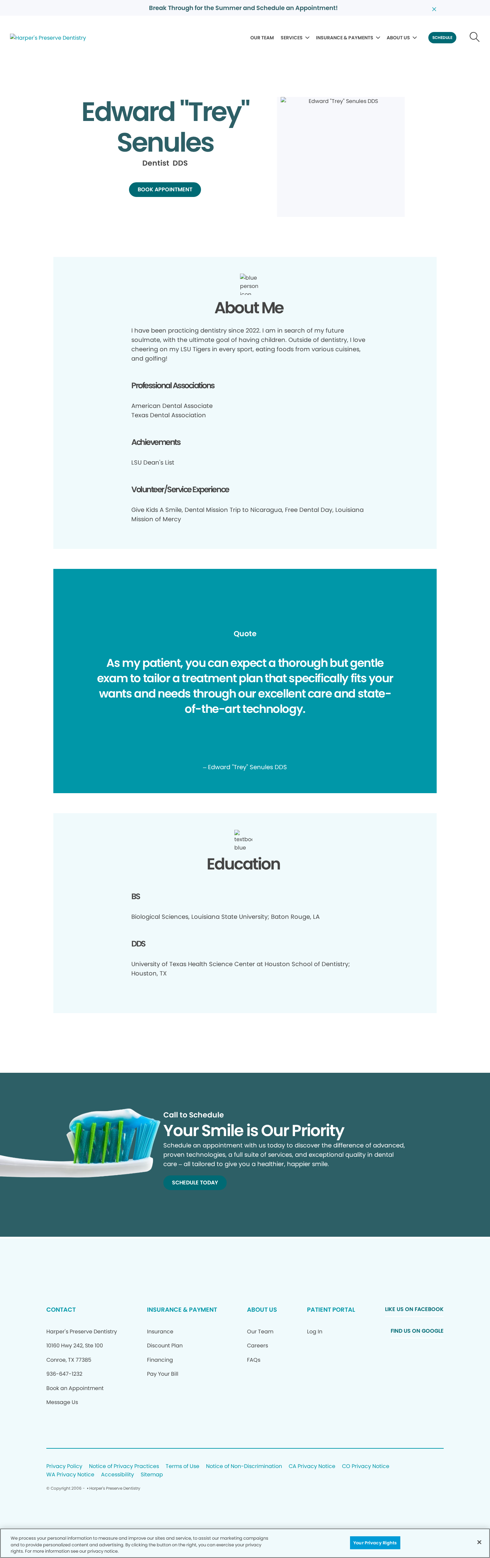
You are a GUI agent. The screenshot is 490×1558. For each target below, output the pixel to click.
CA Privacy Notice (312, 1466)
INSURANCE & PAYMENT (182, 1309)
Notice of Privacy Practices (124, 1466)
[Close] (479, 1542)
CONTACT (61, 1309)
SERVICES (292, 37)
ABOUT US (398, 37)
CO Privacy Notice (365, 1466)
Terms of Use (182, 1466)
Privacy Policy (64, 1466)
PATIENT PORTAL (331, 1309)
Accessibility (117, 1474)
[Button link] (475, 37)
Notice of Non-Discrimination (244, 1466)
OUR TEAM (262, 37)
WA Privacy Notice (70, 1474)
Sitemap (152, 1474)
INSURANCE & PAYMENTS (344, 37)
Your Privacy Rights (375, 1542)
